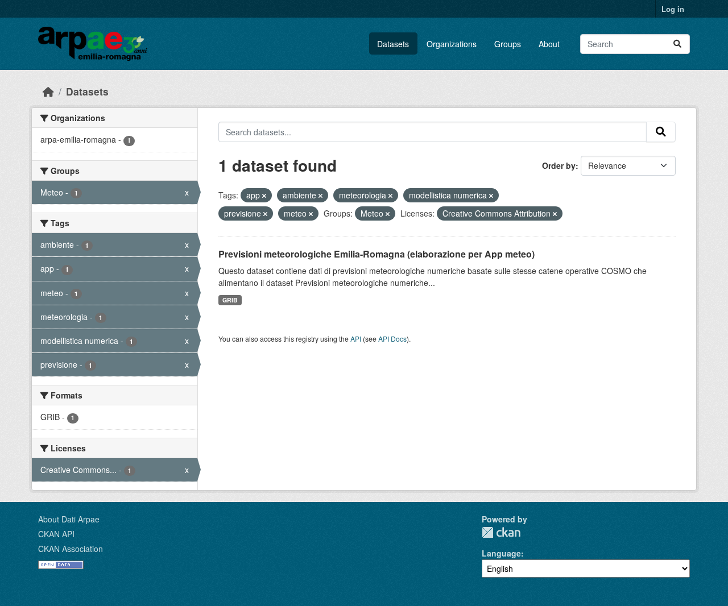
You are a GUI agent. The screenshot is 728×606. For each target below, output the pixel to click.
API (355, 338)
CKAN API (56, 533)
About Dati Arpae (69, 519)
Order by (559, 165)
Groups (507, 43)
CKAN (501, 532)
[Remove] (264, 195)
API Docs (392, 338)
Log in (672, 8)
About (549, 43)
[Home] (48, 91)
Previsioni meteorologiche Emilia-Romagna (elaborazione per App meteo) (376, 253)
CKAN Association (70, 548)
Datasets (393, 43)
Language (501, 553)
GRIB (230, 300)
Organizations (452, 43)
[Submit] (677, 44)
